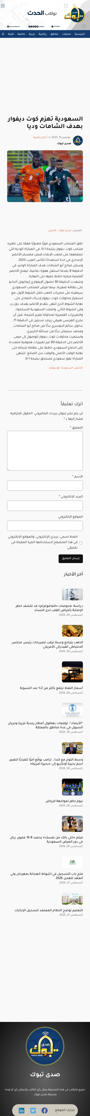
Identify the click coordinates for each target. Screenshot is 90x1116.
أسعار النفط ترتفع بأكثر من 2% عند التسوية (51, 688)
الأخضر (78, 368)
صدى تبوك (45, 1075)
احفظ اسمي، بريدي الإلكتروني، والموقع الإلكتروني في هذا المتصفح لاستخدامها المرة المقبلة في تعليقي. (43, 542)
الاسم (77, 477)
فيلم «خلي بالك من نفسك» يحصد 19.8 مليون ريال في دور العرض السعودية (46, 840)
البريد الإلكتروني (71, 497)
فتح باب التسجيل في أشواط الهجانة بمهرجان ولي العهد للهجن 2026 (46, 876)
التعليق (76, 428)
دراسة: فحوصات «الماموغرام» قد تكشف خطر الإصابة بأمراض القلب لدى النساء (49, 608)
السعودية (67, 368)
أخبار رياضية (40, 137)
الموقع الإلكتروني (70, 517)
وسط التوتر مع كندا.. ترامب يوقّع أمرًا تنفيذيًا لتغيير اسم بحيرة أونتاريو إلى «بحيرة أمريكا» (46, 762)
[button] (44, 1110)
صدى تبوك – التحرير (60, 230)
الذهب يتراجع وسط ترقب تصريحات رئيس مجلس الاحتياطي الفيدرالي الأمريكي (47, 645)
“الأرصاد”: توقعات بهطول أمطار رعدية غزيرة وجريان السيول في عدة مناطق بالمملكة (45, 726)
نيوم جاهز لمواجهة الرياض (64, 801)
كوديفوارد (54, 368)
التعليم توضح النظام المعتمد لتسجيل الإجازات (48, 910)
